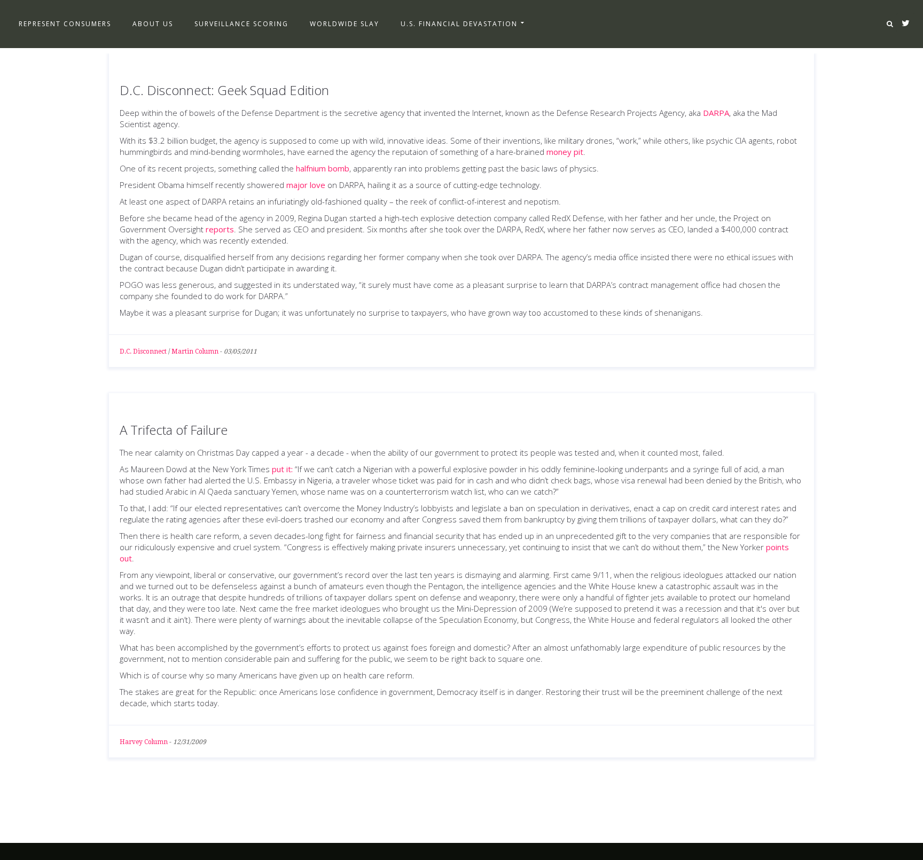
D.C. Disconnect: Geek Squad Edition (224, 90)
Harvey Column (144, 742)
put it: (282, 469)
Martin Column (194, 351)
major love (305, 184)
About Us (152, 23)
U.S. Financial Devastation (459, 23)
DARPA (716, 112)
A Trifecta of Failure (174, 430)
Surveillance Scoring (241, 23)
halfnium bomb (322, 168)
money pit (564, 151)
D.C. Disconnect (143, 351)
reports (220, 229)
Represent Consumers (65, 23)
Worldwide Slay (344, 23)
